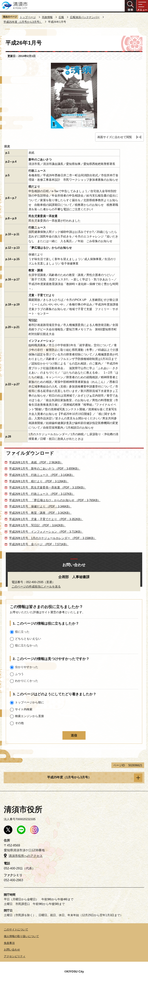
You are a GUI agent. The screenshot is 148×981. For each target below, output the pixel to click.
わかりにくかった (26, 680)
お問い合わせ (12, 949)
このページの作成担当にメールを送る (36, 586)
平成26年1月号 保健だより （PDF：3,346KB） (40, 506)
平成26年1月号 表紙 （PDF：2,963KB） (36, 462)
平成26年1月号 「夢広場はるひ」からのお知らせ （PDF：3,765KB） (54, 500)
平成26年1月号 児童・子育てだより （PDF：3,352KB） (46, 519)
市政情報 (47, 17)
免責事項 (9, 943)
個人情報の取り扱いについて (21, 936)
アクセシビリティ (14, 956)
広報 (61, 17)
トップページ (28, 17)
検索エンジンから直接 (29, 716)
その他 (19, 723)
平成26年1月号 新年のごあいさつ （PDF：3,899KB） (44, 468)
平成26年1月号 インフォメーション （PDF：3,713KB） (46, 531)
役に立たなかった (26, 645)
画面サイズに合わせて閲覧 (114, 137)
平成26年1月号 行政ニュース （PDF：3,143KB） (41, 475)
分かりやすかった (26, 667)
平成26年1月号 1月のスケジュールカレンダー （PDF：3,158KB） (52, 538)
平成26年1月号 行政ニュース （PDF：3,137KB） (41, 493)
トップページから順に (29, 702)
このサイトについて (16, 929)
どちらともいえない (28, 638)
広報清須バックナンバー (85, 17)
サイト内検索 (23, 709)
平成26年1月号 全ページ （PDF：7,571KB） (39, 544)
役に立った (22, 631)
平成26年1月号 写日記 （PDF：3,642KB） (37, 525)
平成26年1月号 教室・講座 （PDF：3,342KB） (40, 512)
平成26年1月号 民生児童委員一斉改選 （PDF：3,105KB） (47, 487)
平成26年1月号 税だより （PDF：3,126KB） (39, 481)
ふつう (19, 674)
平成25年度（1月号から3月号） (22, 21)
